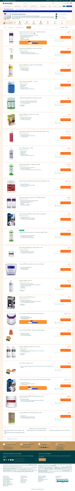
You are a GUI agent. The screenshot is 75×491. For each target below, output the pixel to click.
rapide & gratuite (28, 444)
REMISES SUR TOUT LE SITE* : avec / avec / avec (37, 11)
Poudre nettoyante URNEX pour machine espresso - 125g (30, 247)
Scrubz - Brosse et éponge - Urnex (26, 363)
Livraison (22, 478)
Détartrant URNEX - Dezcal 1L (25, 280)
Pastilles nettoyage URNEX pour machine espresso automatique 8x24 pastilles (35, 379)
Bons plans (69, 6)
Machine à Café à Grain (8, 6)
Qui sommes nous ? (6, 477)
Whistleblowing (40, 478)
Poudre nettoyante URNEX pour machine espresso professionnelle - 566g (34, 131)
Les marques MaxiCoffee (7, 478)
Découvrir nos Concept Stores (7, 483)
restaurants (61, 464)
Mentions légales (40, 480)
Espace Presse (58, 477)
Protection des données (41, 477)
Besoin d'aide (49, 0)
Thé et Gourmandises (43, 6)
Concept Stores (53, 465)
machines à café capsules (24, 471)
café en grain (46, 468)
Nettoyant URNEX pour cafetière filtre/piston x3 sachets (30, 412)
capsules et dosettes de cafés (59, 468)
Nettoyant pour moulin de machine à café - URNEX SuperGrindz (32, 31)
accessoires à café (40, 467)
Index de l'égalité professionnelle (8, 479)
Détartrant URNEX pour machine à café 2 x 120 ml (29, 346)
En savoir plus (42, 459)
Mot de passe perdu (24, 480)
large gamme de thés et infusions (42, 470)
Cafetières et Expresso (17, 6)
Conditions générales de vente (43, 479)
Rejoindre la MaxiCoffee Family (8, 484)
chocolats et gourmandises (66, 470)
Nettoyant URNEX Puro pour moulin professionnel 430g (36, 430)
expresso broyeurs (50, 467)
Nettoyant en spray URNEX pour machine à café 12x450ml (59, 430)
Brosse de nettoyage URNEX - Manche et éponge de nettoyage (32, 330)
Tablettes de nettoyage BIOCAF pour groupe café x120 (30, 97)
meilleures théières (57, 467)
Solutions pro (60, 0)
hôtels (58, 464)
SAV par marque (23, 481)
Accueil (17, 9)
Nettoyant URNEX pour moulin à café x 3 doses (29, 114)
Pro (64, 6)
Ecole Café (23, 469)
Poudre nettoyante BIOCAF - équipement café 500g (29, 164)
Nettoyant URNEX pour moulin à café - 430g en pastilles (30, 64)
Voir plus (14, 0)
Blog (63, 0)
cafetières (45, 467)
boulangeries (70, 464)
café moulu (51, 468)
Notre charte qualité (6, 480)
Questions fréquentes (24, 477)
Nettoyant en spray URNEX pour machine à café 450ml (30, 48)
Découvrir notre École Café (7, 481)
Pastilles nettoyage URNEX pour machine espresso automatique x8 (32, 213)
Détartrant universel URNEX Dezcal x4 (27, 297)
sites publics (40, 465)
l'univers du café (11, 444)
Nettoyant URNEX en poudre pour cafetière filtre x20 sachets (31, 264)
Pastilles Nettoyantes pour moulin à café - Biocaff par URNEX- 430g (33, 232)
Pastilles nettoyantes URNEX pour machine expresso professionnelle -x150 (34, 180)
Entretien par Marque (28, 9)
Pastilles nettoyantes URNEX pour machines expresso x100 (31, 396)
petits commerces (65, 464)
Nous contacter (23, 482)
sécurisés (45, 444)
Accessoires (55, 6)
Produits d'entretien (21, 9)
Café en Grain (25, 6)
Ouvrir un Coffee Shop (6, 482)
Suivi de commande (24, 479)
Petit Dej (60, 6)
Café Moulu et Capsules (33, 6)
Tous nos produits (55, 0)
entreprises (55, 464)
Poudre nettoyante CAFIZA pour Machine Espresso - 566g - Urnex (14, 431)
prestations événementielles (7, 470)
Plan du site (40, 481)
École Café (66, 0)
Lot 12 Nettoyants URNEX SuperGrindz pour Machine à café (31, 313)
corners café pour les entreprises (42, 471)
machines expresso (69, 466)
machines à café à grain (17, 471)
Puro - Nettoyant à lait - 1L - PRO (26, 147)
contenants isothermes (65, 467)
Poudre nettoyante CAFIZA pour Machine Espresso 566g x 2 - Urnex (14, 433)
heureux (62, 444)
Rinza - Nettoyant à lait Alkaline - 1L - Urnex (28, 81)
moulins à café (31, 471)
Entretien (50, 6)
